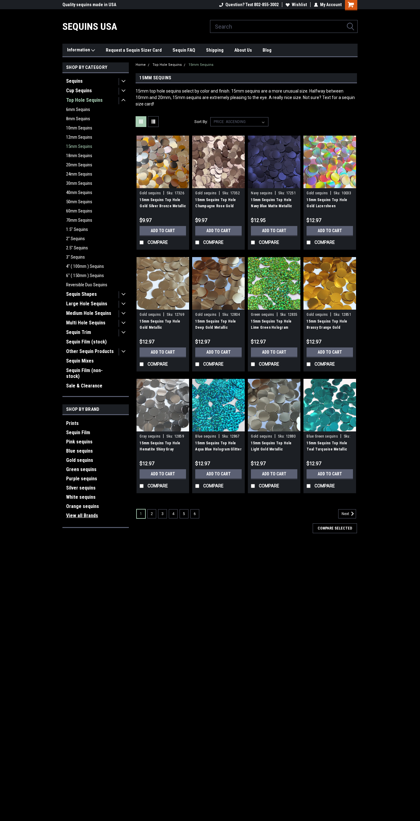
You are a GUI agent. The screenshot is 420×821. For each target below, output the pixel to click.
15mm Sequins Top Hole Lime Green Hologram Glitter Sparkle (271, 327)
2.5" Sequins (77, 248)
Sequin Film (78, 432)
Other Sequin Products (90, 351)
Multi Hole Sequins (85, 323)
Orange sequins (82, 506)
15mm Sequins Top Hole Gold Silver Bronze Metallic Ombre (163, 206)
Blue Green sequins (322, 436)
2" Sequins (75, 238)
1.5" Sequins (77, 229)
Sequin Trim (78, 332)
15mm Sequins (79, 146)
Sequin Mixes (80, 361)
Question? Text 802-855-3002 (252, 4)
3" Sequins (75, 257)
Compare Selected (335, 528)
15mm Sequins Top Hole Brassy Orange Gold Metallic (327, 327)
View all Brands (82, 515)
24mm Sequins (79, 174)
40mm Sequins (79, 192)
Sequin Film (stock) (86, 342)
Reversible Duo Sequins (86, 285)
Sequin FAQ (183, 50)
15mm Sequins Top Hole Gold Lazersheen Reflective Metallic (327, 206)
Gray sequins (150, 436)
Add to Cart (163, 230)
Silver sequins (81, 488)
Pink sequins (79, 442)
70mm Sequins (79, 220)
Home (141, 65)
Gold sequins (79, 460)
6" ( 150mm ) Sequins (85, 275)
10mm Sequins (79, 128)
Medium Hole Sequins (88, 313)
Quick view (163, 183)
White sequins (81, 497)
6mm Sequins (78, 109)
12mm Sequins (79, 137)
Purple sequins (81, 479)
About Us (243, 50)
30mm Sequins (79, 183)
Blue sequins (79, 451)
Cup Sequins (79, 90)
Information (79, 50)
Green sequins (81, 469)
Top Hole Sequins (84, 100)
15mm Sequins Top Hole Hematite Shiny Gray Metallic (160, 449)
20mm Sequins (79, 165)
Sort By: (201, 121)
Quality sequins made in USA (89, 4)
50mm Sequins (79, 201)
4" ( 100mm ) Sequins (85, 266)
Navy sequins (261, 193)
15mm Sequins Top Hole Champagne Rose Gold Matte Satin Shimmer (215, 206)
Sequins (74, 81)
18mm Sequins (79, 155)
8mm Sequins (78, 118)
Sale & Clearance (84, 386)
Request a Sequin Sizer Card (134, 50)
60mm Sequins (79, 211)
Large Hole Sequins (86, 304)
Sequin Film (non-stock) (84, 373)
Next (346, 514)
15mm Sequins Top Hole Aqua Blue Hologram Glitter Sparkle (218, 449)
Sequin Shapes (81, 294)
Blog (267, 50)
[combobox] (284, 26)
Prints (72, 423)
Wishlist (299, 4)
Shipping (215, 50)
